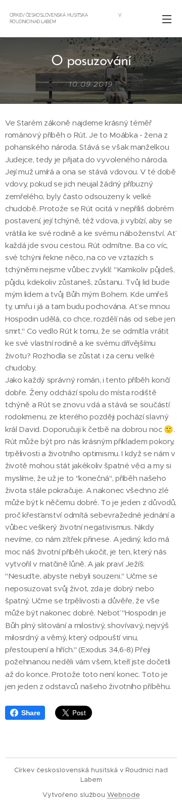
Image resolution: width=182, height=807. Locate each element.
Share (30, 713)
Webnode (123, 794)
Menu (167, 19)
